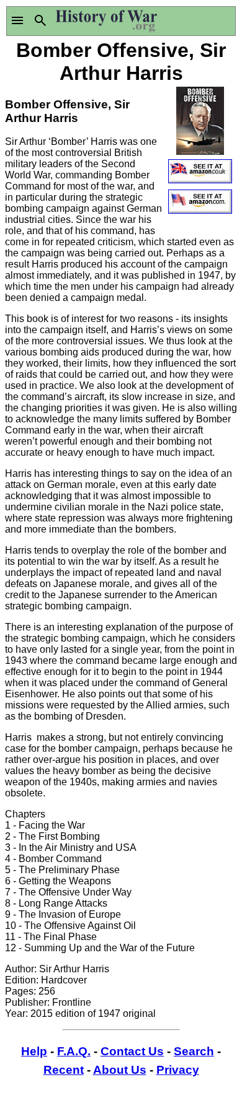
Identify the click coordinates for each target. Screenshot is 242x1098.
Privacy (177, 1069)
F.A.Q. (74, 1051)
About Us (119, 1069)
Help (34, 1051)
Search (194, 1051)
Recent (63, 1069)
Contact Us (132, 1051)
